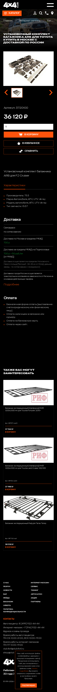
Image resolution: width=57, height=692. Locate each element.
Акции (34, 598)
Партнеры (35, 602)
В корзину (10, 432)
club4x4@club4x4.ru (13, 649)
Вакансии (8, 602)
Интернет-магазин (30, 21)
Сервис (34, 586)
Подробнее (11, 284)
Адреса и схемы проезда (16, 631)
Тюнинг (34, 590)
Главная (8, 21)
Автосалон (36, 594)
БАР (5, 594)
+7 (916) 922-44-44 (33, 628)
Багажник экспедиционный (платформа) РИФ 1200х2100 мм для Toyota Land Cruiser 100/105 (25, 467)
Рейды (6, 598)
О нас (6, 583)
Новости (7, 590)
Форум (6, 586)
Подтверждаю (28, 685)
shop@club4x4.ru (12, 653)
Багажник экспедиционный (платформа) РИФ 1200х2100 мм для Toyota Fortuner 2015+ (24, 409)
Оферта (7, 605)
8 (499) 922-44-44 (29, 624)
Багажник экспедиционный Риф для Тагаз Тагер (25, 523)
